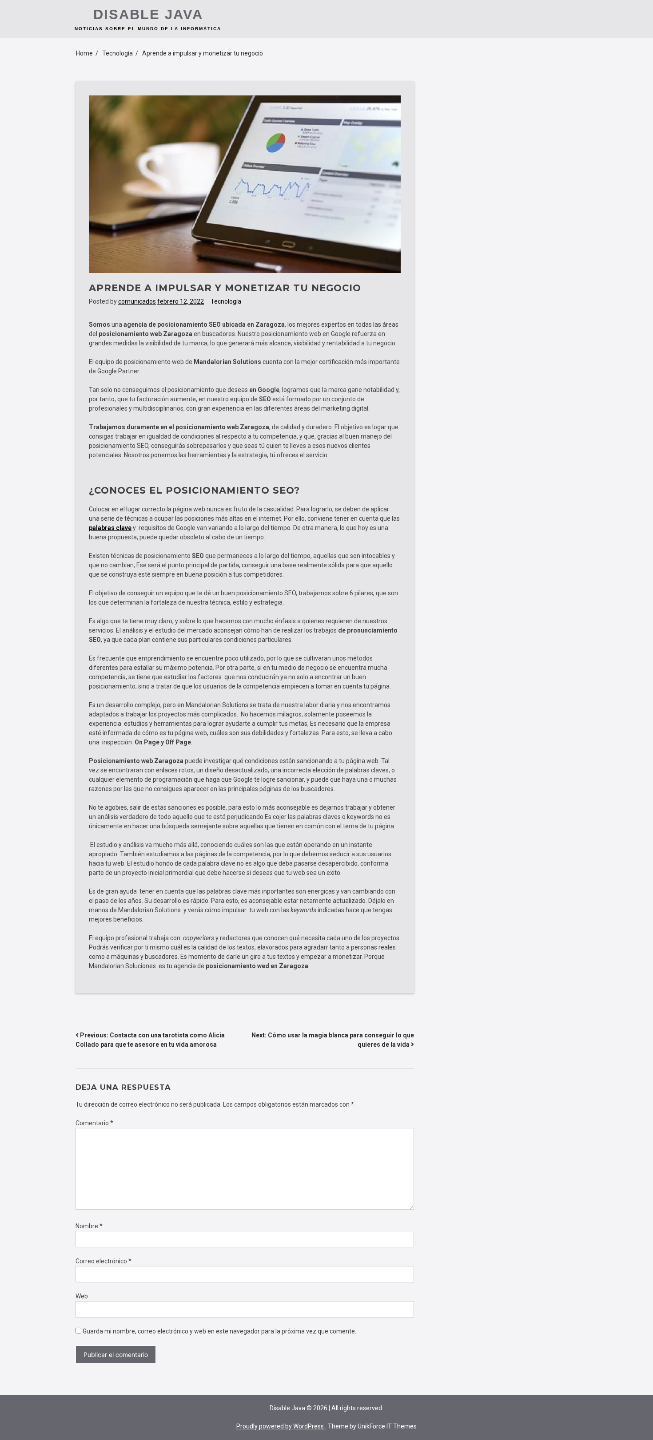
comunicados (137, 301)
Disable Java (148, 14)
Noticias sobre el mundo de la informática (148, 28)
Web (82, 1296)
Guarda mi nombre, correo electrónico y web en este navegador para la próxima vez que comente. (219, 1331)
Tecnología (226, 301)
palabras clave (110, 527)
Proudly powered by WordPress (280, 1426)
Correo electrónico (103, 1261)
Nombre (89, 1226)
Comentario (94, 1123)
